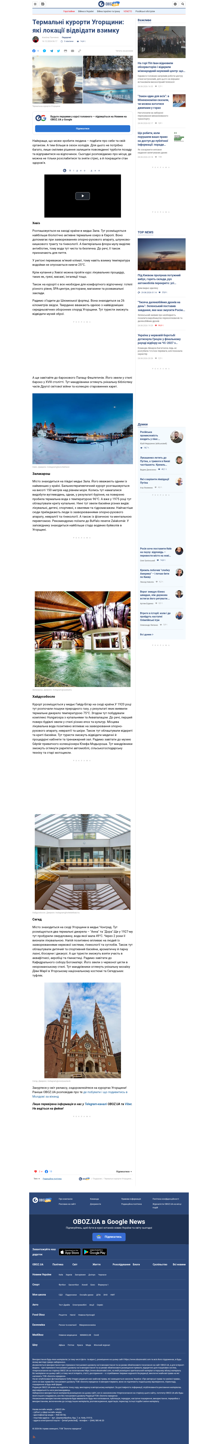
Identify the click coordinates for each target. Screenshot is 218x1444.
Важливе (144, 20)
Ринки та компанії (67, 1325)
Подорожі (66, 37)
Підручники (71, 1295)
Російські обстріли (145, 11)
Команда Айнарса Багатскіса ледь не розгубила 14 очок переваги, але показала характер (160, 351)
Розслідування (121, 1264)
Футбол (62, 1285)
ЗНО (105, 1295)
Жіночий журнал (102, 1345)
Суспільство (160, 1264)
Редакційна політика (52, 1179)
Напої (72, 1315)
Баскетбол (74, 1285)
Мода (88, 1345)
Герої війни (69, 11)
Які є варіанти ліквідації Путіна (154, 481)
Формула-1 (103, 1285)
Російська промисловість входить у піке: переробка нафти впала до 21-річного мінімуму (152, 436)
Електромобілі (79, 1305)
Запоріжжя (80, 1274)
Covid (96, 1335)
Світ (74, 1264)
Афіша (62, 1345)
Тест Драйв (64, 1305)
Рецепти (63, 1315)
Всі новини (179, 1264)
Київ (61, 1274)
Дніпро (91, 1274)
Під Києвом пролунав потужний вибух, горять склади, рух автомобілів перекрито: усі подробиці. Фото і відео (159, 279)
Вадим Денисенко (148, 470)
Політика (58, 1264)
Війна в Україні (86, 11)
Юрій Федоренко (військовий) (153, 443)
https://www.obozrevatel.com (137, 1359)
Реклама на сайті (67, 1204)
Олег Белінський (147, 561)
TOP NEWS (145, 232)
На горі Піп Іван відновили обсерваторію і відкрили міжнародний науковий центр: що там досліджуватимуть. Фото (160, 67)
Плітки (71, 1345)
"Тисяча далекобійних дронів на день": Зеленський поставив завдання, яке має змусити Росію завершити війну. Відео (160, 306)
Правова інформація (131, 1199)
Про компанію (66, 1199)
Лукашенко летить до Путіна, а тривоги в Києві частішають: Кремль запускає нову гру (155, 461)
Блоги (136, 1264)
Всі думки (145, 634)
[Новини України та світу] (84, 1179)
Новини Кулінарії (86, 1315)
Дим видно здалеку (148, 288)
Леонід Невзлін (147, 582)
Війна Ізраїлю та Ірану (108, 11)
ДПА (98, 1295)
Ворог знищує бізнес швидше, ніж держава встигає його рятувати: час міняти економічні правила (154, 595)
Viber (128, 1104)
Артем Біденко (146, 603)
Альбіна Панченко (50, 37)
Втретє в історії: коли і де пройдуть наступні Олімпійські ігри (155, 617)
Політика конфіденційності (166, 1199)
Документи (95, 1204)
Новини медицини (68, 1335)
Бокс (92, 1285)
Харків (69, 1274)
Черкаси (102, 1274)
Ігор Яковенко (146, 488)
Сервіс (100, 1305)
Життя (97, 1264)
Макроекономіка (87, 1325)
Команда (94, 1199)
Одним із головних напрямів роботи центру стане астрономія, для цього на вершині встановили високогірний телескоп (160, 79)
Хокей (85, 1285)
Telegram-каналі (96, 1104)
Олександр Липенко (149, 625)
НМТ (112, 1295)
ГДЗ (61, 1295)
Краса (80, 1345)
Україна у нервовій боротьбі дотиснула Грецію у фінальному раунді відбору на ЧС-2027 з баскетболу (159, 339)
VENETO (128, 11)
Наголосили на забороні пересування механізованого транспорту (153, 115)
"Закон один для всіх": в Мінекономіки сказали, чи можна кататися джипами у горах (153, 101)
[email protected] (69, 1420)
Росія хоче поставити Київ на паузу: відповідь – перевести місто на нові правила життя (156, 552)
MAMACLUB (85, 1335)
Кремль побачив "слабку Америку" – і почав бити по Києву (155, 574)
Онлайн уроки (86, 1295)
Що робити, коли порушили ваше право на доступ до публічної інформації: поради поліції (153, 139)
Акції (91, 1305)
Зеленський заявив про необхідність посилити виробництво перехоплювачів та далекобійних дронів (160, 318)
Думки (143, 424)
